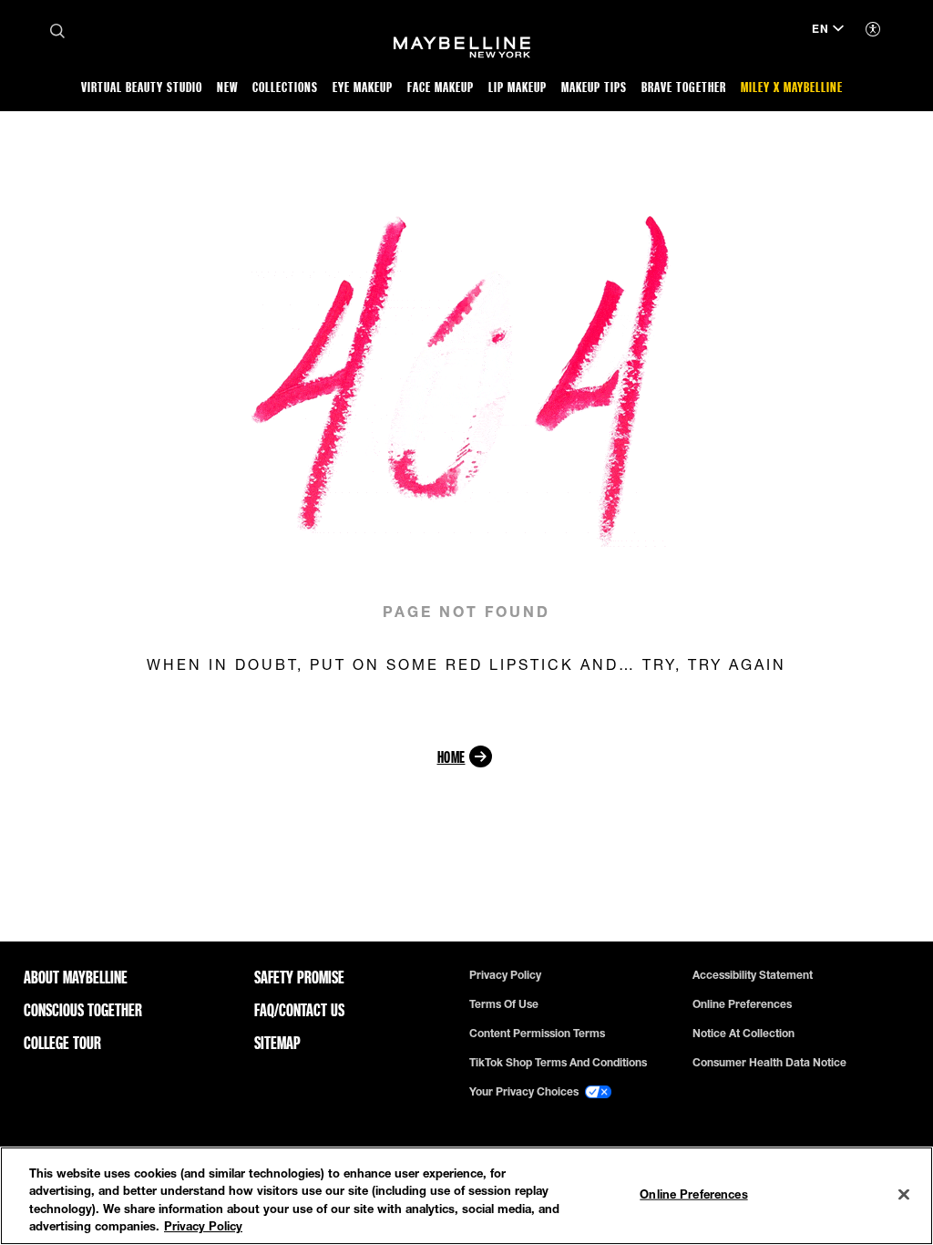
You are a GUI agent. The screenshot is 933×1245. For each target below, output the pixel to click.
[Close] (904, 1194)
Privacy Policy (203, 1226)
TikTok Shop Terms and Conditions (558, 1062)
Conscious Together (83, 1010)
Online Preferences (742, 1004)
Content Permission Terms (537, 1033)
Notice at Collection (743, 1033)
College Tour (62, 1042)
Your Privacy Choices (525, 1092)
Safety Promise (299, 977)
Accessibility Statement (752, 975)
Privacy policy (505, 975)
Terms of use (503, 1004)
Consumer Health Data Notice (769, 1062)
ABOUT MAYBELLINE (76, 977)
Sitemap (277, 1042)
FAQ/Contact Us (299, 1010)
